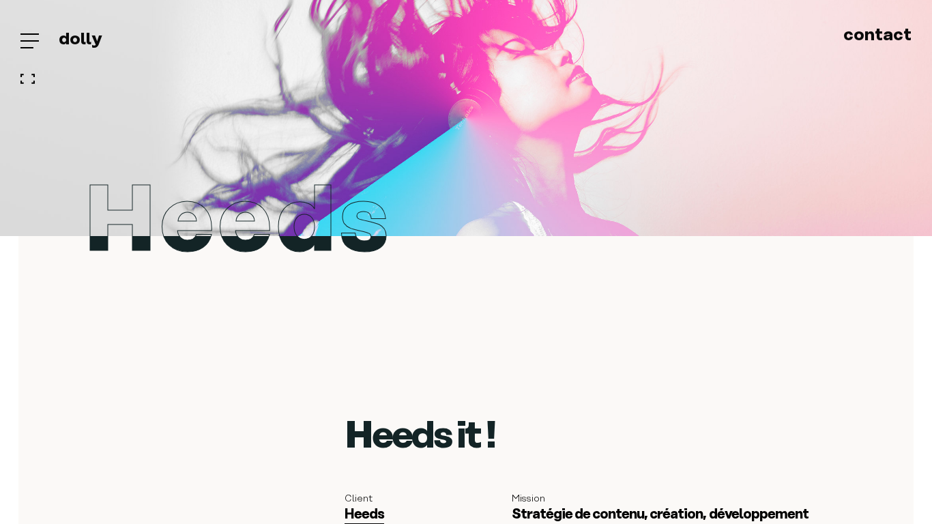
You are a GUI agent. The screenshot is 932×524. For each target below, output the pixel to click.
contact (877, 35)
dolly (80, 39)
